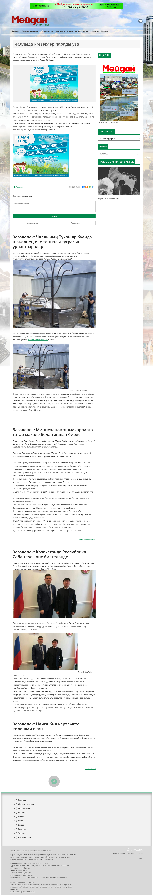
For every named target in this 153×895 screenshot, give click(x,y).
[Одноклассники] (86, 187)
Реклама (95, 31)
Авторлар (60, 31)
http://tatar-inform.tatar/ (87, 539)
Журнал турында (30, 31)
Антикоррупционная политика (22, 882)
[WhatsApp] (90, 187)
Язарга (54, 216)
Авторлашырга (32, 223)
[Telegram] (93, 187)
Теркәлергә (75, 223)
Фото (77, 31)
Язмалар (19, 187)
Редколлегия (47, 31)
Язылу (70, 31)
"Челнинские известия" (38, 339)
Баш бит (16, 31)
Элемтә (104, 31)
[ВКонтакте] (83, 187)
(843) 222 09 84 (137, 853)
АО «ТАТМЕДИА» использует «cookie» (24, 884)
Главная (22, 800)
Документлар (24, 837)
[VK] (140, 21)
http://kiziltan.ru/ (90, 769)
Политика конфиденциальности (22, 892)
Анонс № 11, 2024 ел (108, 122)
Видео (85, 31)
